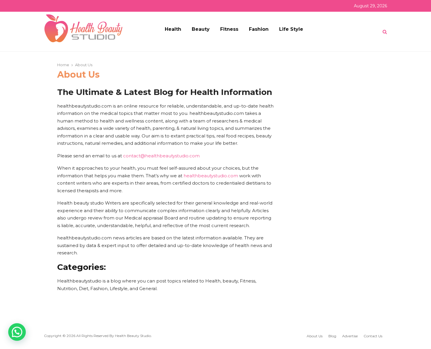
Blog (332, 336)
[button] (17, 332)
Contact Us (373, 336)
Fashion (259, 29)
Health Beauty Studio (133, 335)
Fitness (229, 29)
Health (173, 29)
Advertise (350, 336)
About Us (315, 336)
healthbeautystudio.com (211, 175)
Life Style (291, 29)
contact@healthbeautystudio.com (161, 156)
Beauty (201, 29)
